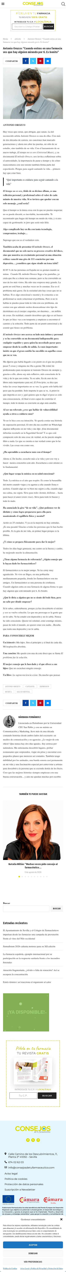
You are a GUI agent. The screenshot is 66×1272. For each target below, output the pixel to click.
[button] (61, 1219)
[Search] (62, 4)
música (8, 692)
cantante (30, 686)
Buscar (6, 903)
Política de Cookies (10, 1268)
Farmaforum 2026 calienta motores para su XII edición (29, 946)
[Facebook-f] (28, 1140)
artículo (18, 38)
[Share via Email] (48, 61)
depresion (44, 686)
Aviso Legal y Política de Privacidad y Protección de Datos (41, 1268)
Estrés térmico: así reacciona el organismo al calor (27, 982)
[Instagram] (38, 1140)
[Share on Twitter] (33, 61)
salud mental (23, 692)
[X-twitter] (33, 1140)
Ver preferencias (33, 1261)
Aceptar (33, 1245)
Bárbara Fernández (29, 717)
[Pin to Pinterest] (40, 61)
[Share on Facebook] (26, 61)
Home (5, 38)
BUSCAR (48, 26)
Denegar (33, 1253)
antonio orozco (12, 686)
